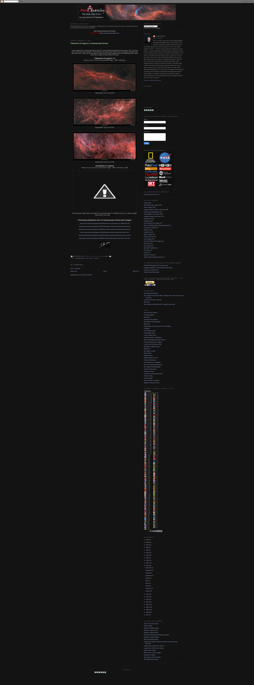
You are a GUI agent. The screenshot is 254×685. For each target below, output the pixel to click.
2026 (147, 540)
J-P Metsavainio (160, 36)
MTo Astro (147, 348)
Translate (157, 28)
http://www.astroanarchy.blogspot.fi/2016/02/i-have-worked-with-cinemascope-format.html (104, 238)
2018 (147, 560)
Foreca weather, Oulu (150, 335)
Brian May (147, 302)
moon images (148, 239)
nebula (96, 258)
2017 (147, 563)
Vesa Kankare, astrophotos (151, 380)
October (147, 573)
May (146, 580)
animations (147, 221)
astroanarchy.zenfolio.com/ (151, 194)
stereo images (148, 207)
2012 (147, 602)
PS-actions (147, 250)
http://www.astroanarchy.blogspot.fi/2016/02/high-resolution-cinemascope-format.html (104, 232)
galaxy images (148, 234)
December (148, 568)
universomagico (148, 378)
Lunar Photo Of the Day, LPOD (153, 344)
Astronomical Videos (150, 227)
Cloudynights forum (149, 333)
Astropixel (147, 317)
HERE (112, 93)
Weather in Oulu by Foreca (151, 382)
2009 (147, 609)
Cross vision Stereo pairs (151, 270)
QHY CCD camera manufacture (153, 364)
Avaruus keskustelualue (151, 319)
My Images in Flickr (149, 351)
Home (105, 271)
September (148, 575)
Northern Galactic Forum (151, 358)
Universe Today (148, 376)
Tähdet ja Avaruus (149, 371)
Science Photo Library (150, 369)
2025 (147, 542)
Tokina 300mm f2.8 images (151, 214)
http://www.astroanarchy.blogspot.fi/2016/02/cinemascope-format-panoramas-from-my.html (105, 235)
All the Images (148, 626)
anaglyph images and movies (152, 216)
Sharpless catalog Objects (151, 637)
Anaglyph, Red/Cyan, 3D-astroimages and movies (158, 267)
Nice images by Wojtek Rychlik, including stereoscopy (159, 304)
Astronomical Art (148, 236)
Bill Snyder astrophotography (152, 321)
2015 (147, 594)
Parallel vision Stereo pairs (151, 272)
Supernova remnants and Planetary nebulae (156, 635)
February (148, 588)
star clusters (147, 245)
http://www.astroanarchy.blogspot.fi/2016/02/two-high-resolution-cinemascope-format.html (104, 226)
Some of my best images (151, 623)
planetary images (149, 255)
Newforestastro (148, 355)
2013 (147, 599)
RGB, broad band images (151, 639)
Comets (146, 252)
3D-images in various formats (152, 657)
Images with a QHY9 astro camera (154, 648)
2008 (147, 612)
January (147, 591)
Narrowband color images (84, 258)
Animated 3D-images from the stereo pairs (156, 265)
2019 (147, 558)
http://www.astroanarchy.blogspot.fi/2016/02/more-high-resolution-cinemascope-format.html (105, 229)
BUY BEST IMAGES (150, 248)
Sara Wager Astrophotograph (152, 367)
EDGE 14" (147, 230)
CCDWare (147, 328)
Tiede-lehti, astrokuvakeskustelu (153, 373)
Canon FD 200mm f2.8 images (152, 241)
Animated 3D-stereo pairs (151, 659)
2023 (147, 547)
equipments (147, 232)
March (147, 586)
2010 (147, 607)
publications (147, 218)
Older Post (136, 271)
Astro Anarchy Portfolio (150, 312)
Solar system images (150, 650)
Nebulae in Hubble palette (151, 628)
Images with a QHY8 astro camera (154, 646)
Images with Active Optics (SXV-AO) (154, 209)
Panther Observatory (150, 360)
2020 (147, 555)
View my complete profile (152, 80)
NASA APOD (147, 353)
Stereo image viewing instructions (153, 257)
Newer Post (73, 271)
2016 (147, 565)
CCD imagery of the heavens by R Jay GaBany (157, 326)
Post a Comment (75, 268)
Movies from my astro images (152, 652)
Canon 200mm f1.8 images (151, 223)
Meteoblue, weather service (152, 346)
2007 (147, 615)
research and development (151, 212)
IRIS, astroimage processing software (154, 339)
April (146, 583)
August (147, 578)
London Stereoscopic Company (153, 299)
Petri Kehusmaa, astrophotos (152, 362)
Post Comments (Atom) (85, 275)
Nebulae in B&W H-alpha (151, 632)
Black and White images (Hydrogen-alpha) (156, 225)
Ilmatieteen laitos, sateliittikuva (153, 337)
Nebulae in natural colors (151, 630)
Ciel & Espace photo (150, 330)
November (148, 570)
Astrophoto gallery (149, 315)
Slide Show (147, 243)
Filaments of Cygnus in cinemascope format (89, 43)
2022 (147, 550)
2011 (147, 604)
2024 (147, 545)
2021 (147, 552)
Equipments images (149, 655)
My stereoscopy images (151, 293)
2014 (147, 597)
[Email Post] (110, 256)
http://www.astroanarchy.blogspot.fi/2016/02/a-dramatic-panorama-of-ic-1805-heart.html (105, 223)
